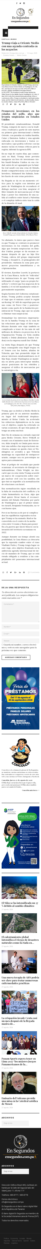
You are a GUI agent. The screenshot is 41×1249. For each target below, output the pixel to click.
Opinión (26, 1241)
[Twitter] (20, 3)
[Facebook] (16, 3)
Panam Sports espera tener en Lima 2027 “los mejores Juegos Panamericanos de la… (19, 1061)
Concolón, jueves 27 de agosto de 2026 (17, 780)
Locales (22, 1238)
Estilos (32, 1241)
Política (6, 1238)
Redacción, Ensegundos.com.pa (13, 53)
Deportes (7, 1241)
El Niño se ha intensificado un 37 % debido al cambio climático (20, 904)
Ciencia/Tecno (17, 1241)
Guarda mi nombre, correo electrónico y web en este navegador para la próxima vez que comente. (19, 647)
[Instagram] (24, 3)
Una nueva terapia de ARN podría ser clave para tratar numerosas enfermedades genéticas (20, 980)
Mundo (14, 39)
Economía (14, 1238)
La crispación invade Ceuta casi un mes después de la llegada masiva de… (19, 1020)
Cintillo (6, 39)
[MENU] (5, 33)
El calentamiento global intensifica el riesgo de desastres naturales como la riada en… (20, 939)
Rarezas (7, 1243)
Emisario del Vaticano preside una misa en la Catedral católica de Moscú (20, 1101)
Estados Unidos (8, 55)
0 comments (35, 572)
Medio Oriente (21, 55)
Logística (14, 1243)
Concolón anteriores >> (30, 790)
